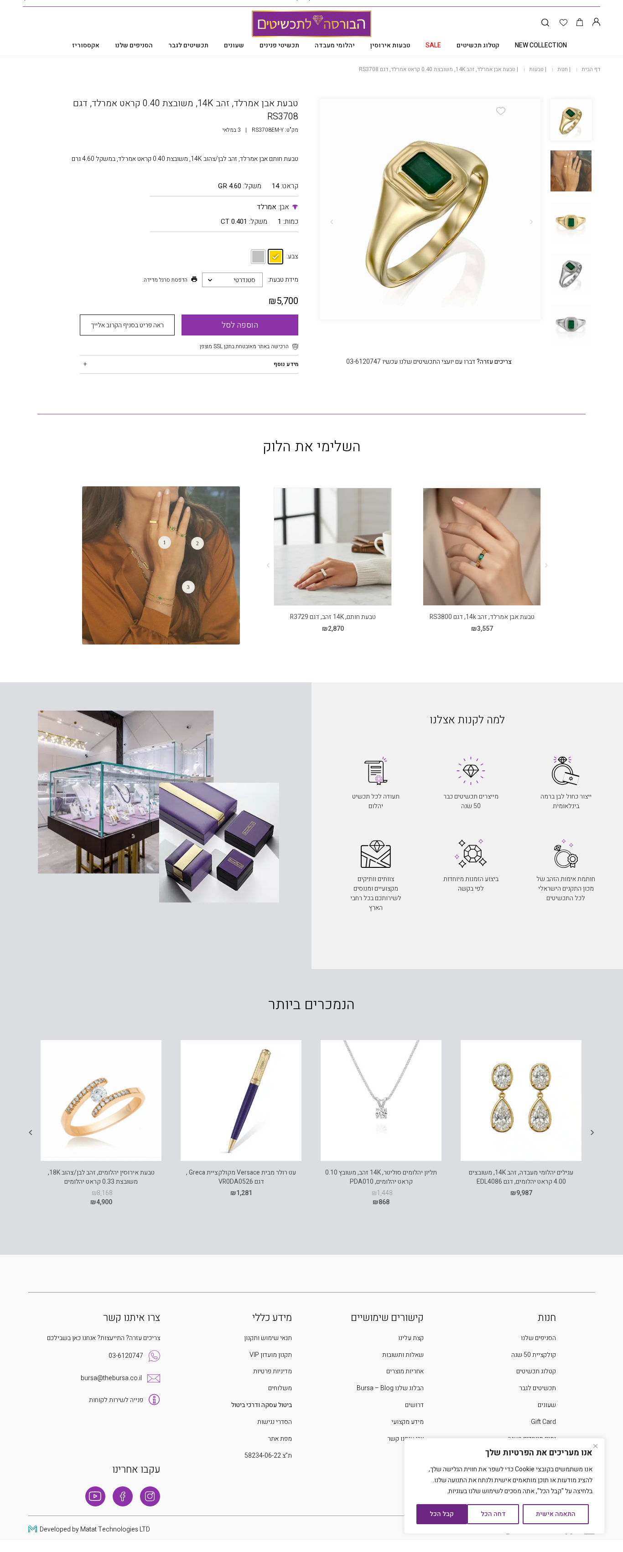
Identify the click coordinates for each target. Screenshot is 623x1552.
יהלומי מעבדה (335, 45)
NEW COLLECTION (541, 45)
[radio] (275, 256)
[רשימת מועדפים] (563, 23)
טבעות (536, 69)
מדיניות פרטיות (272, 1371)
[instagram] (150, 1496)
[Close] (595, 1445)
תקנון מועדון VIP (270, 1355)
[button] (500, 111)
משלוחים (280, 1388)
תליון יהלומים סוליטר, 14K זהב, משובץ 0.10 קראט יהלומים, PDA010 (381, 1177)
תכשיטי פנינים (279, 45)
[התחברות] (596, 23)
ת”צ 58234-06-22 (268, 1455)
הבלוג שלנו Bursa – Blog (390, 1388)
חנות (562, 69)
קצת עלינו (411, 1338)
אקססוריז (85, 45)
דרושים (414, 1405)
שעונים (234, 45)
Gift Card (543, 1422)
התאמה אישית (556, 1514)
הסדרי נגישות (274, 1422)
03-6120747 (126, 1356)
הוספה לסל (240, 325)
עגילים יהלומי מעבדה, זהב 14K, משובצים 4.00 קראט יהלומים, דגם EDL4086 (521, 1177)
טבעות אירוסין (390, 45)
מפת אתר (280, 1439)
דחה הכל (493, 1514)
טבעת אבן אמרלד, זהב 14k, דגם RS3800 (482, 617)
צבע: (292, 256)
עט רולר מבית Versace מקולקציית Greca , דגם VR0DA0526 (241, 1177)
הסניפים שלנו (134, 45)
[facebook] (123, 1496)
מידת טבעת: (283, 279)
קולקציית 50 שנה (533, 1355)
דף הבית (590, 69)
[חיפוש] (545, 23)
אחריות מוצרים (405, 1371)
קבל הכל (442, 1514)
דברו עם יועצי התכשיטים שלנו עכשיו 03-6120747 (429, 361)
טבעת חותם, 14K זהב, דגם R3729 (333, 617)
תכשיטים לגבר (188, 45)
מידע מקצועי (407, 1422)
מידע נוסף (286, 364)
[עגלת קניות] (579, 23)
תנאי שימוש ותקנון (268, 1338)
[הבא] (331, 222)
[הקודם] (531, 222)
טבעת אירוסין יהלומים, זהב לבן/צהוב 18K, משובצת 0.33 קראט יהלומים (101, 1177)
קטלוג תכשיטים (478, 45)
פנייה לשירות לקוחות (116, 1400)
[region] (504, 1486)
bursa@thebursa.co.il (111, 1378)
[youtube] (95, 1496)
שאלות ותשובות (403, 1355)
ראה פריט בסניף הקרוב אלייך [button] (127, 325)
